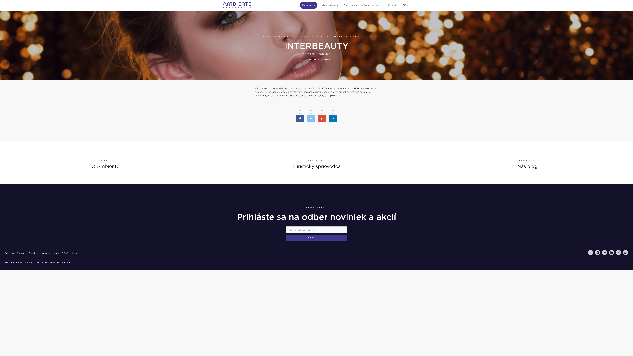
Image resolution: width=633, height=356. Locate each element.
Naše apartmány (329, 5)
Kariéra (57, 253)
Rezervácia (308, 5)
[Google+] (322, 118)
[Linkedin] (333, 118)
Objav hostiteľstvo (372, 5)
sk (404, 5)
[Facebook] (300, 118)
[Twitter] (311, 118)
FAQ (66, 253)
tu (72, 262)
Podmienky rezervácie (39, 253)
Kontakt (392, 5)
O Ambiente (350, 5)
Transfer (21, 253)
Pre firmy (9, 253)
